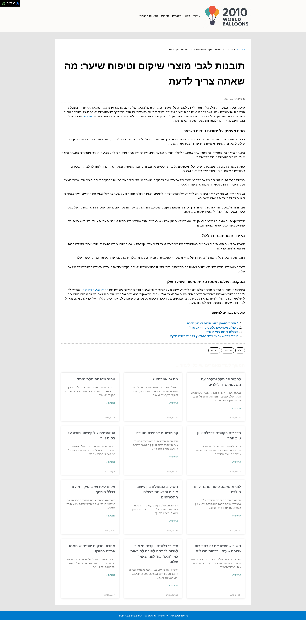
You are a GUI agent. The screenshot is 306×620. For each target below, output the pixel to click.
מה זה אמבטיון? (165, 379)
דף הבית (240, 49)
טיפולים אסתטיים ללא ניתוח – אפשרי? (213, 327)
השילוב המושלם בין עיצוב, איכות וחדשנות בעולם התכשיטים (157, 491)
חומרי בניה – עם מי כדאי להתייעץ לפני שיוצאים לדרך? (204, 336)
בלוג (187, 16)
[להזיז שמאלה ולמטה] (2, 4)
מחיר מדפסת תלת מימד (96, 379)
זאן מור (87, 116)
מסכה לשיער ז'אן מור (95, 290)
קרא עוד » (236, 408)
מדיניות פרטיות (148, 16)
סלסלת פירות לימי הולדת (222, 332)
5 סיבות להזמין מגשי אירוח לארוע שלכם (212, 323)
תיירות (165, 16)
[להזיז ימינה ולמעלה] (4, 2)
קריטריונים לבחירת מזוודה (157, 432)
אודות (196, 16)
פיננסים (177, 16)
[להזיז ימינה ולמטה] (4, 4)
